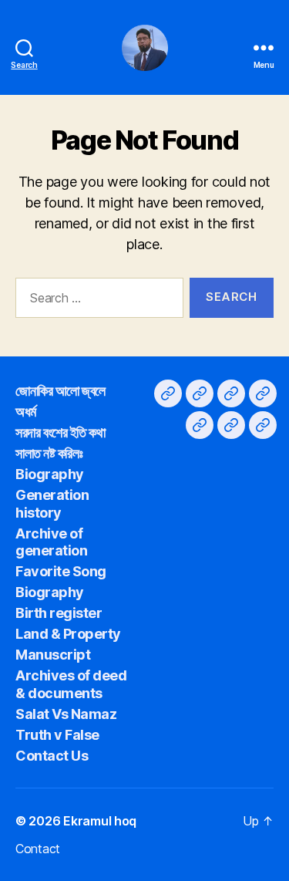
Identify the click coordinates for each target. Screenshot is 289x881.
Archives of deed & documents (70, 684)
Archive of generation (51, 542)
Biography (49, 474)
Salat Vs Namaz (65, 714)
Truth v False (57, 735)
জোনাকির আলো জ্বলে (60, 391)
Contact (37, 848)
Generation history (52, 504)
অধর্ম (25, 411)
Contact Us (51, 756)
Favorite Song (60, 571)
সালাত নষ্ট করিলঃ (48, 453)
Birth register (58, 613)
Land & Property (68, 634)
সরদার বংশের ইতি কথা (60, 432)
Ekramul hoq (99, 821)
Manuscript (52, 654)
